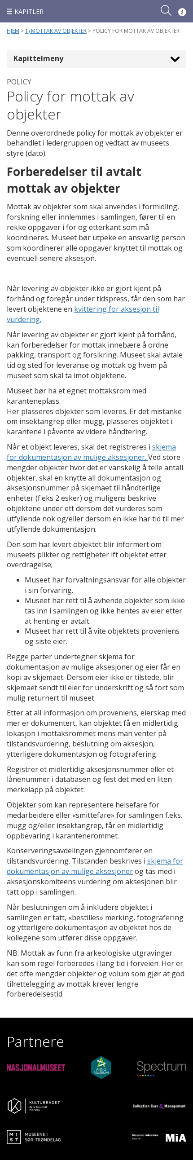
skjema (160, 861)
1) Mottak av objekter (56, 31)
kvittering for (97, 309)
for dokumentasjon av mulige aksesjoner (95, 866)
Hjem (13, 31)
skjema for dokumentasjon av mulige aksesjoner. (91, 452)
